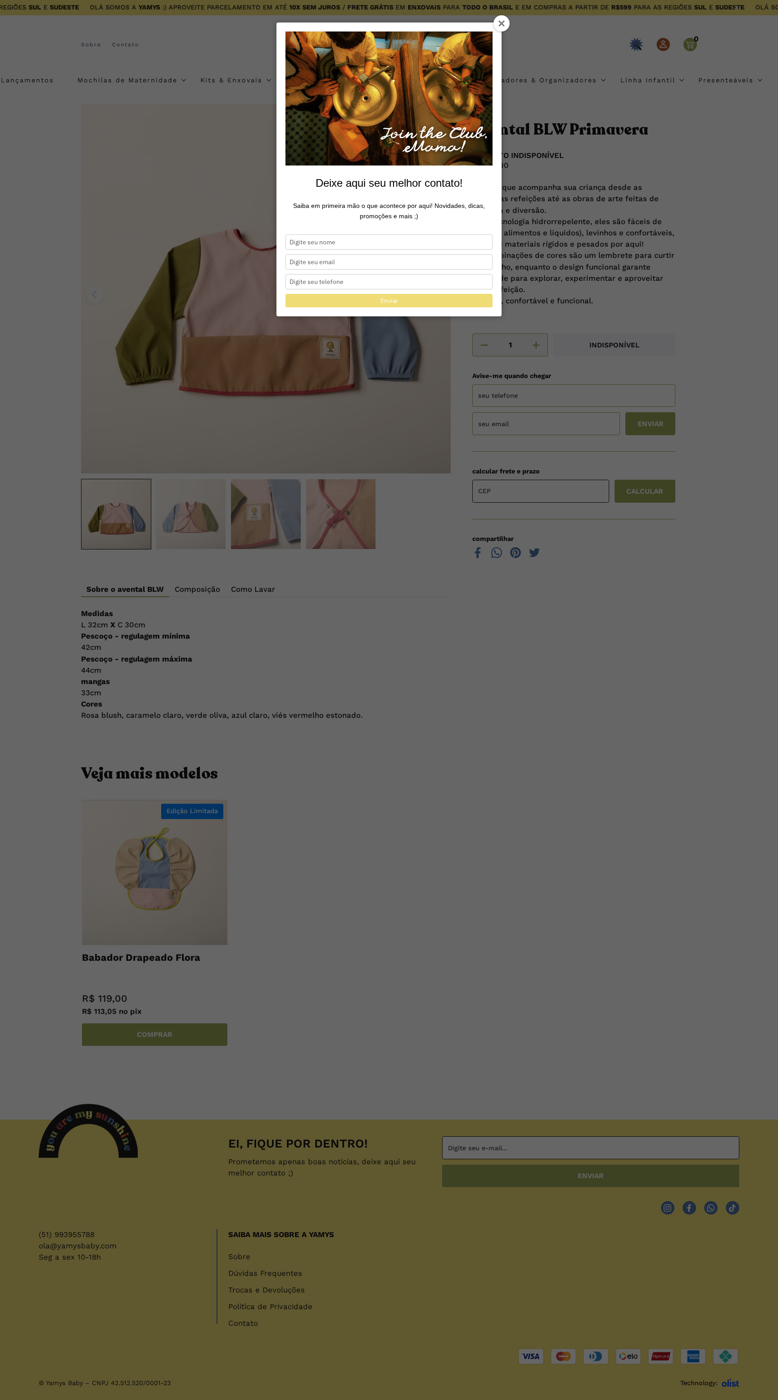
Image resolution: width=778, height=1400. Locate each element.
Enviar (389, 301)
